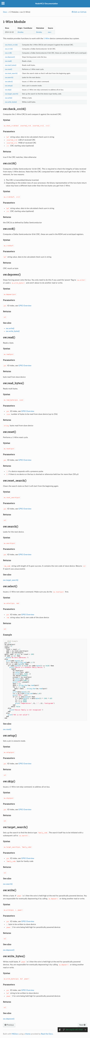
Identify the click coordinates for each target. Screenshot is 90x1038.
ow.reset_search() (11, 73)
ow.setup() (9, 86)
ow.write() (8, 98)
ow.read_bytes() (10, 65)
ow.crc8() (8, 53)
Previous (10, 1025)
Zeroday (20, 32)
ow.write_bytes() (11, 102)
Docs (5, 12)
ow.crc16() (9, 49)
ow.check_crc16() (11, 45)
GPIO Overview (24, 306)
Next (81, 1025)
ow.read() (8, 61)
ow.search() (9, 77)
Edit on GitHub (79, 12)
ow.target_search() (11, 94)
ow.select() (9, 81)
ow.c (49, 32)
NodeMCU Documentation (46, 4)
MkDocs (15, 1034)
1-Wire (46, 38)
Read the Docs (47, 1034)
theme (27, 1034)
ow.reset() (8, 69)
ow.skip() (8, 90)
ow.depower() (10, 57)
